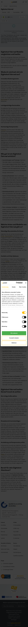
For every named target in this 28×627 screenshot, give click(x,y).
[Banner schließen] (25, 282)
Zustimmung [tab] (5, 287)
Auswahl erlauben (14, 338)
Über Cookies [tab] (22, 287)
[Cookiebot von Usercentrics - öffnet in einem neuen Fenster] (16, 283)
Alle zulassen (13, 333)
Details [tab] (14, 287)
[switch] (24, 317)
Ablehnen (14, 342)
